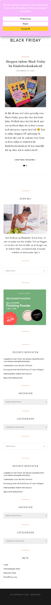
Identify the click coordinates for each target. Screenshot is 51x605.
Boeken (25, 57)
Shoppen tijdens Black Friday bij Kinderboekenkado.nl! (25, 64)
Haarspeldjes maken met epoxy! (18, 374)
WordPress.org (10, 577)
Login (6, 565)
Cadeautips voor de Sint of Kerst (18, 365)
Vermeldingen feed (12, 569)
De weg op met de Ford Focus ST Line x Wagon (24, 370)
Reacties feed (10, 573)
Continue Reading (25, 160)
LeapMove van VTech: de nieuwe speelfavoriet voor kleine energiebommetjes (24, 360)
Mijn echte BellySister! (13, 378)
